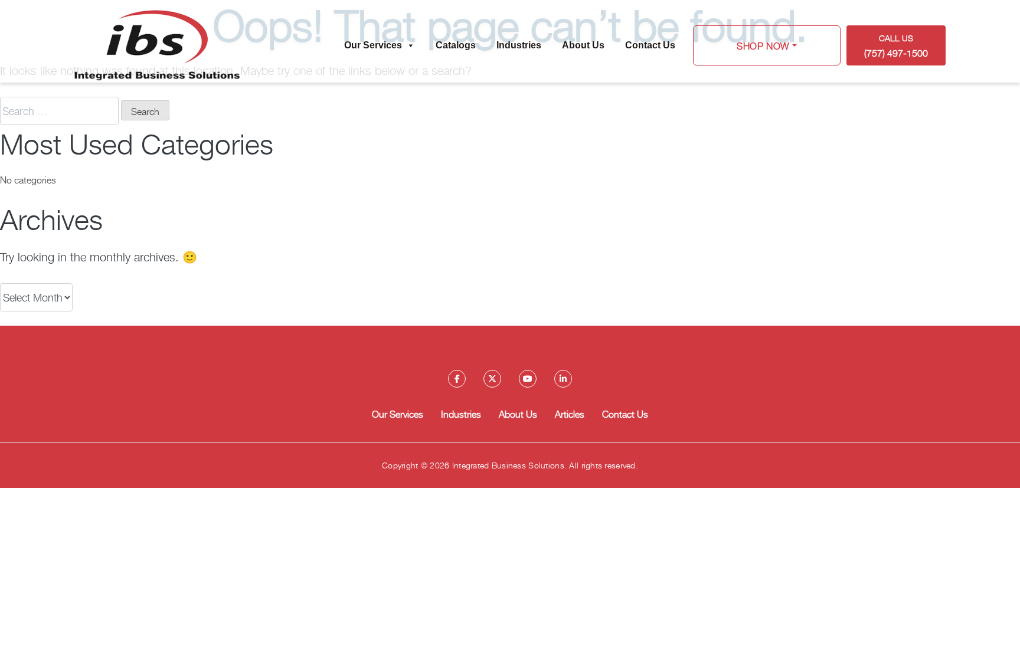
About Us (583, 45)
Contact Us (650, 45)
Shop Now (763, 45)
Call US (896, 46)
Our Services (373, 45)
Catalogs (456, 45)
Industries (518, 45)
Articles (569, 413)
